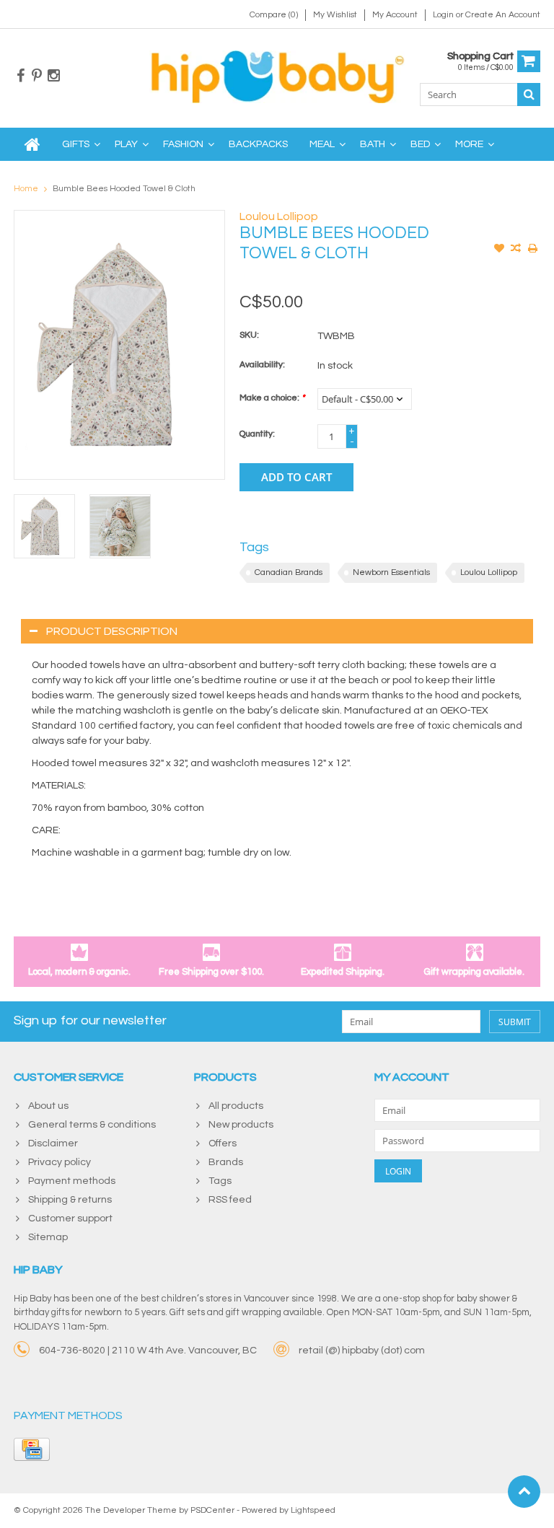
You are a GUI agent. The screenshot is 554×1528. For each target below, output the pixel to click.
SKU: (249, 335)
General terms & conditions (92, 1125)
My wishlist (335, 14)
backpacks (258, 144)
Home (26, 188)
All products (235, 1106)
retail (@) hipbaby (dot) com (362, 1350)
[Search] (528, 94)
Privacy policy (59, 1162)
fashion (183, 144)
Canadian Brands (288, 572)
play (126, 144)
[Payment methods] (32, 1449)
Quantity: (257, 434)
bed (420, 144)
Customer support (70, 1218)
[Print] (532, 249)
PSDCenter (212, 1510)
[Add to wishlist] (499, 249)
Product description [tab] (111, 631)
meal (322, 144)
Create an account (502, 14)
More (469, 144)
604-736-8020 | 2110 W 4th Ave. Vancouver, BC (148, 1350)
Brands (225, 1162)
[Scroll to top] (524, 1491)
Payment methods (71, 1181)
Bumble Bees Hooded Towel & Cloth (124, 188)
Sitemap (48, 1237)
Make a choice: (271, 398)
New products (240, 1125)
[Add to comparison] (515, 249)
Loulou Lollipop (278, 216)
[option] (44, 526)
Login (444, 14)
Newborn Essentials (391, 572)
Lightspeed (313, 1510)
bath (372, 144)
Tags (220, 1181)
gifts (75, 144)
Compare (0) (274, 14)
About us (48, 1106)
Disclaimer (53, 1143)
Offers (222, 1143)
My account (395, 14)
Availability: (262, 364)
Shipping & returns (70, 1200)
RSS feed (230, 1200)
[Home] (32, 144)
